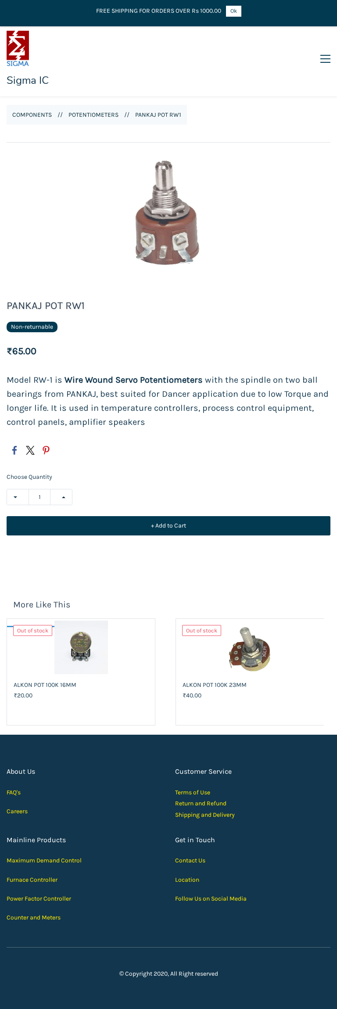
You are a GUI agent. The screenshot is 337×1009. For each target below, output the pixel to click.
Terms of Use (192, 792)
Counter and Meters (34, 917)
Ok (233, 10)
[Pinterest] (46, 450)
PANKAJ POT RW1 (158, 114)
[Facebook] (14, 450)
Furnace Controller (32, 879)
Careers (17, 811)
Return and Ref (195, 803)
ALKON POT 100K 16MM (45, 685)
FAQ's (14, 792)
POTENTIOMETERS (93, 114)
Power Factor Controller (39, 898)
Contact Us (190, 860)
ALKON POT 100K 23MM (215, 685)
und (221, 803)
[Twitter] (30, 450)
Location (187, 879)
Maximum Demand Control (44, 860)
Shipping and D (196, 815)
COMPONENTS (32, 114)
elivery (226, 815)
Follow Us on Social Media (211, 898)
